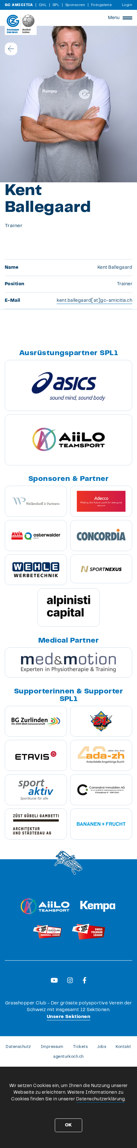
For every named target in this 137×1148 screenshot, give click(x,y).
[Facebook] (85, 980)
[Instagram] (70, 980)
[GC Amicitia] (21, 24)
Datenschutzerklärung (100, 1099)
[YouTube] (54, 980)
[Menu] (127, 18)
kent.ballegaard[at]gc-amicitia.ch (94, 300)
